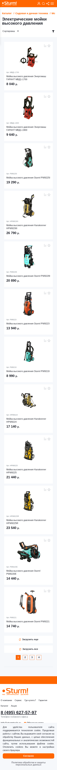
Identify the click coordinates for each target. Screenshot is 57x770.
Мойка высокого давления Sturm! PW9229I (28, 276)
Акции (14, 706)
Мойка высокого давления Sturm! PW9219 (28, 371)
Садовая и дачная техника (31, 13)
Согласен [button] (28, 756)
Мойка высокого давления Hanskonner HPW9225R (26, 521)
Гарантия (43, 700)
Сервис (18, 700)
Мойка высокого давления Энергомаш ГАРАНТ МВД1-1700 (26, 78)
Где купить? (30, 700)
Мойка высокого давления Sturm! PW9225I (28, 177)
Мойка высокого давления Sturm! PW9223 (28, 323)
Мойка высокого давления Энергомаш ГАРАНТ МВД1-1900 (26, 128)
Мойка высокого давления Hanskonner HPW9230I (26, 226)
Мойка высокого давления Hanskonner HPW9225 (26, 471)
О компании (6, 700)
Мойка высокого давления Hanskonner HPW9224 (26, 420)
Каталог (7, 13)
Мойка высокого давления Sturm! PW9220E (23, 572)
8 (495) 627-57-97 (19, 712)
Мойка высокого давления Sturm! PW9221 (28, 621)
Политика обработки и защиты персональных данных (28, 763)
